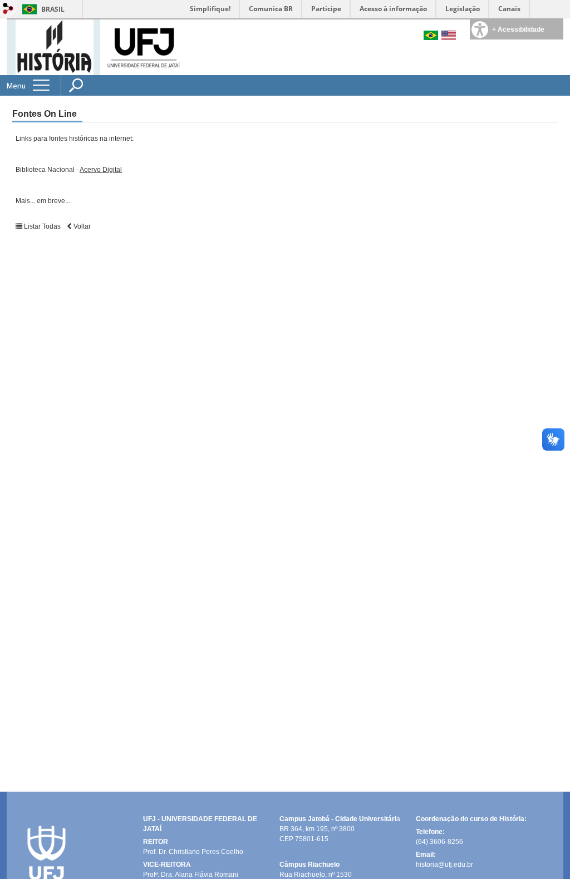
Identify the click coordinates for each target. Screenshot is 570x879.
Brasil (53, 9)
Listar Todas (42, 226)
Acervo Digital (101, 170)
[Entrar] (8, 9)
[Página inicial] (55, 46)
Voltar (81, 226)
